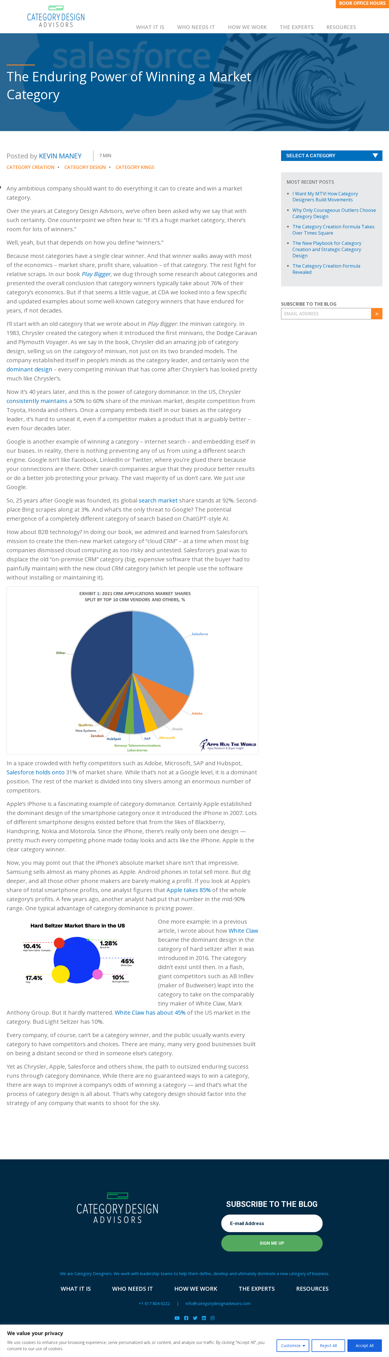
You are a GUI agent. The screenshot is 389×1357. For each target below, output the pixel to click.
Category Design (85, 167)
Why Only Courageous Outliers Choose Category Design (334, 213)
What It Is (150, 27)
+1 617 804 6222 (154, 1303)
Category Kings (135, 167)
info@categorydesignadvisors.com (218, 1303)
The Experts (297, 27)
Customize (291, 1345)
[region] (194, 1341)
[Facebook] (186, 1318)
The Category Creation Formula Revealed (326, 269)
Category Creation (30, 167)
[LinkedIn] (204, 1318)
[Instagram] (212, 1318)
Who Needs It (196, 27)
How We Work (247, 27)
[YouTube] (177, 1318)
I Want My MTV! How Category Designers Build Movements (325, 197)
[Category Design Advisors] (55, 16)
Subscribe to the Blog (309, 304)
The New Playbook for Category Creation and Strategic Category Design (326, 249)
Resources (341, 27)
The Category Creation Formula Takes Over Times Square (333, 230)
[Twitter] (195, 1318)
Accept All (365, 1345)
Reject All (328, 1345)
